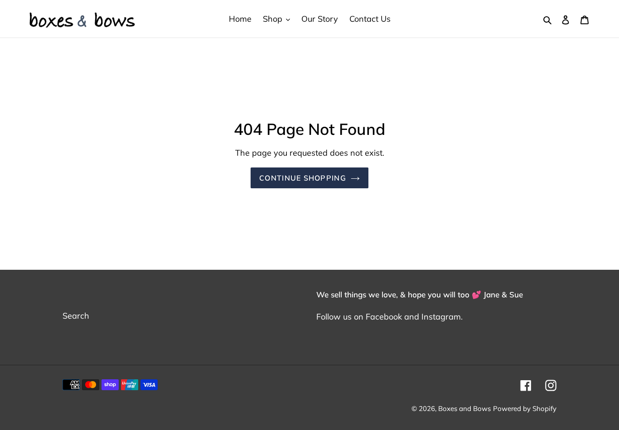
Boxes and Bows (464, 408)
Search (76, 316)
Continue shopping (302, 177)
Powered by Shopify (524, 408)
